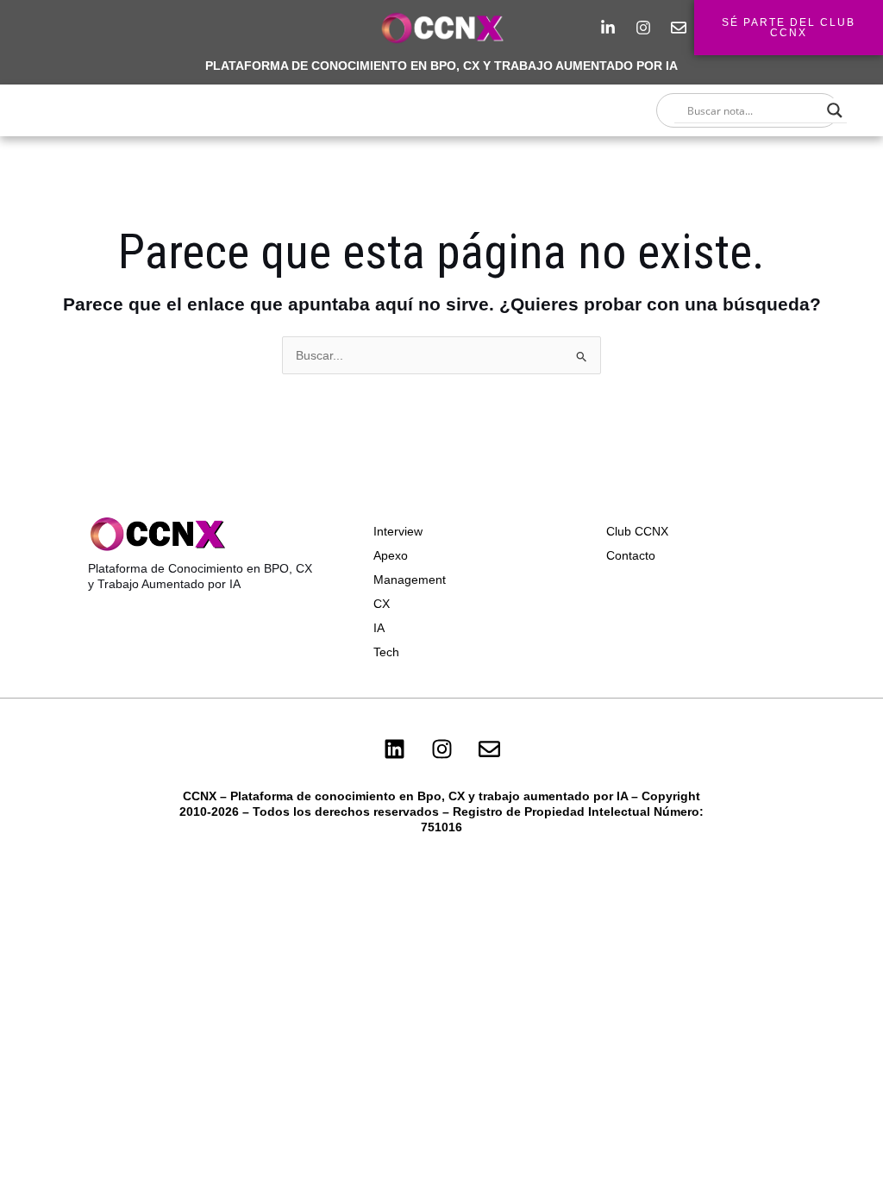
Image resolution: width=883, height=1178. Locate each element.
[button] (441, 111)
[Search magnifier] (835, 110)
